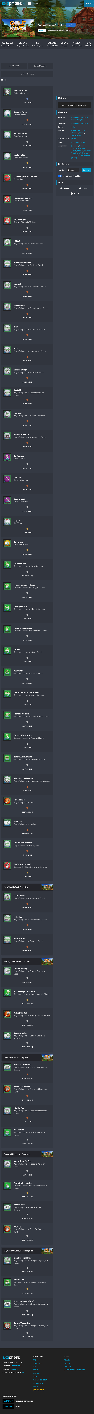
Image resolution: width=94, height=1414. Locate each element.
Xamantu (14, 1369)
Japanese (74, 146)
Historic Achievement (23, 757)
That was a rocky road (23, 628)
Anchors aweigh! (20, 370)
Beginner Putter (20, 112)
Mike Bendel (16, 1366)
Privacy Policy (39, 1383)
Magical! (17, 284)
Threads (67, 1360)
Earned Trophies (40, 66)
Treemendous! (20, 563)
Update (86, 170)
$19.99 (73, 139)
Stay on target (20, 219)
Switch (73, 135)
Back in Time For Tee (22, 1161)
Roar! (16, 327)
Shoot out (18, 821)
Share (76, 193)
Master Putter (20, 155)
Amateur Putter (20, 133)
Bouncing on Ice (20, 1033)
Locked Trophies (27, 74)
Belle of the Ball (20, 1013)
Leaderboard (52, 31)
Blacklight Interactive (79, 117)
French (82, 146)
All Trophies (14, 66)
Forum (68, 31)
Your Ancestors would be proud (26, 692)
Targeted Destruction (23, 735)
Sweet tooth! (19, 305)
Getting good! (19, 499)
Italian (73, 151)
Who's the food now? (22, 864)
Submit (67, 188)
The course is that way (23, 198)
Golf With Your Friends (50, 25)
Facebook (67, 1367)
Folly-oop (17, 1226)
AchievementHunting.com (74, 1370)
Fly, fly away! (19, 456)
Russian (80, 151)
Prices (61, 31)
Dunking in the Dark (22, 1086)
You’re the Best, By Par (23, 1183)
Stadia (81, 133)
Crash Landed (19, 895)
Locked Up (18, 917)
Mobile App (37, 1363)
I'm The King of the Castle (24, 991)
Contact (36, 1373)
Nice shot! (18, 477)
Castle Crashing (20, 968)
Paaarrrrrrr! (18, 671)
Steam (73, 130)
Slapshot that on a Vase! (24, 1301)
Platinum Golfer (20, 90)
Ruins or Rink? (19, 1204)
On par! (17, 520)
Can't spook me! (20, 606)
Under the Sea (19, 938)
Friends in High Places (22, 1258)
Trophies (41, 31)
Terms (35, 1386)
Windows (74, 133)
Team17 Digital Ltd (79, 120)
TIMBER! (17, 241)
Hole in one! (18, 542)
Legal (35, 1377)
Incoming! (18, 413)
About (35, 1370)
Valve (24, 1373)
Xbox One (81, 130)
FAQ (34, 1360)
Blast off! (17, 390)
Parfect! (17, 649)
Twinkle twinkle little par (24, 585)
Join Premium (38, 1390)
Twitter (67, 1363)
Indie (73, 127)
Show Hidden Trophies (71, 176)
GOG (79, 135)
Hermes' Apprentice (22, 1323)
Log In (88, 3)
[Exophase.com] (13, 3)
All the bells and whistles (24, 778)
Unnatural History (21, 434)
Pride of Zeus (19, 1279)
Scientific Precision (21, 714)
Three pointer (19, 800)
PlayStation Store (78, 142)
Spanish (74, 148)
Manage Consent (40, 1380)
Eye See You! (19, 1130)
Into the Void (19, 1108)
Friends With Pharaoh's (23, 262)
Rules (35, 1367)
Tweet (85, 188)
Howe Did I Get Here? (22, 1064)
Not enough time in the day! (25, 176)
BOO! (16, 348)
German (81, 148)
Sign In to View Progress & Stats (74, 105)
